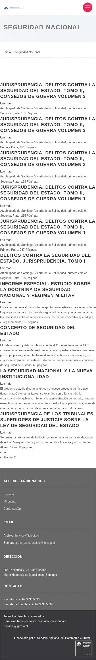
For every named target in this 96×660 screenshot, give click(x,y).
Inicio (7, 52)
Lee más (5, 103)
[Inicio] (14, 7)
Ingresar (9, 494)
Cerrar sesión (12, 508)
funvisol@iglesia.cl (27, 535)
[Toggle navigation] (87, 7)
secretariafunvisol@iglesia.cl (36, 542)
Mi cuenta (10, 501)
